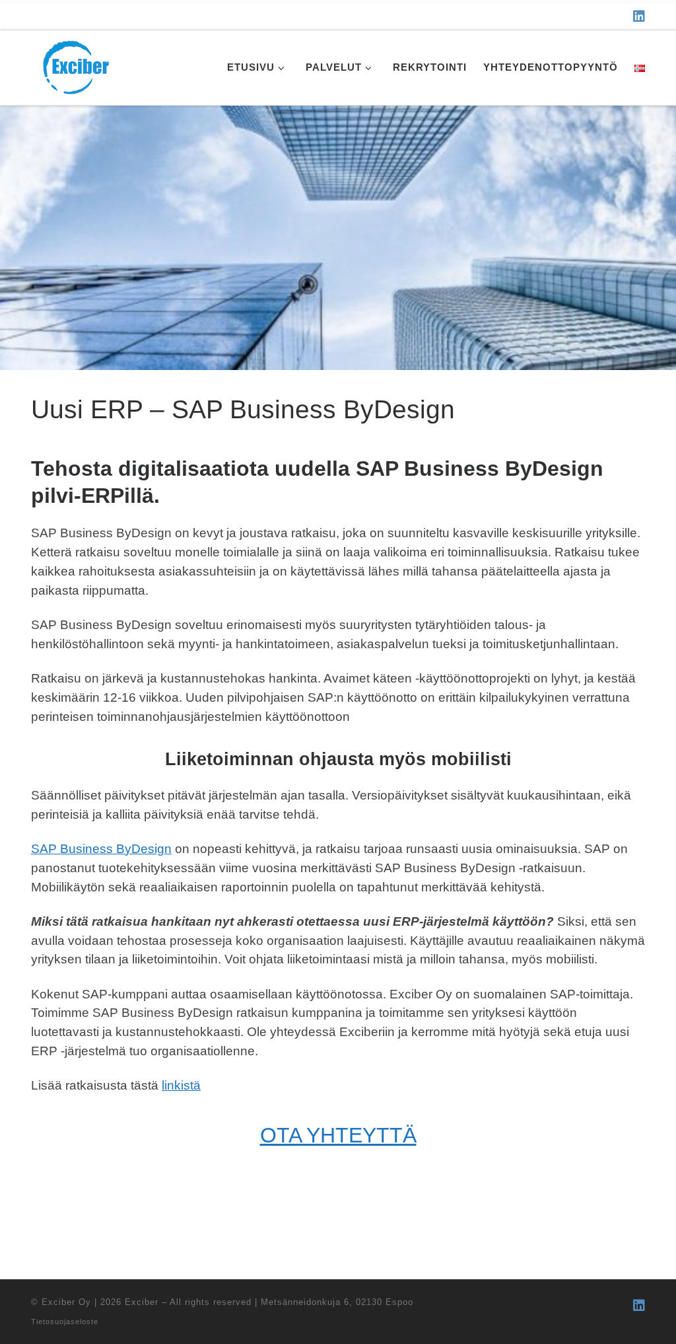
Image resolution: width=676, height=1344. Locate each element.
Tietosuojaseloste (64, 1321)
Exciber (141, 1302)
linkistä (181, 1085)
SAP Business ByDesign (101, 849)
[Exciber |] (75, 65)
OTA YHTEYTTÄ (338, 1135)
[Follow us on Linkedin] (639, 16)
